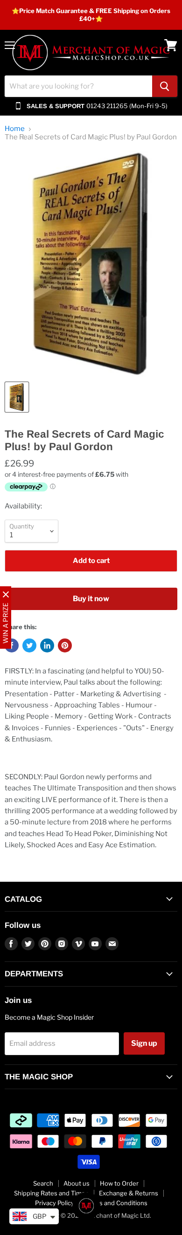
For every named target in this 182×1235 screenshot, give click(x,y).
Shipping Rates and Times (51, 1193)
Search (43, 1183)
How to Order (119, 1183)
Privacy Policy (54, 1203)
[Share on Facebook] (12, 645)
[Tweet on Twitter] (29, 645)
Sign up (144, 1043)
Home (15, 129)
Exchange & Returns (128, 1193)
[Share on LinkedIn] (47, 645)
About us (76, 1183)
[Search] (164, 86)
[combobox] (78, 86)
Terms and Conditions (115, 1203)
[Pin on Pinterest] (65, 645)
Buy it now (91, 598)
